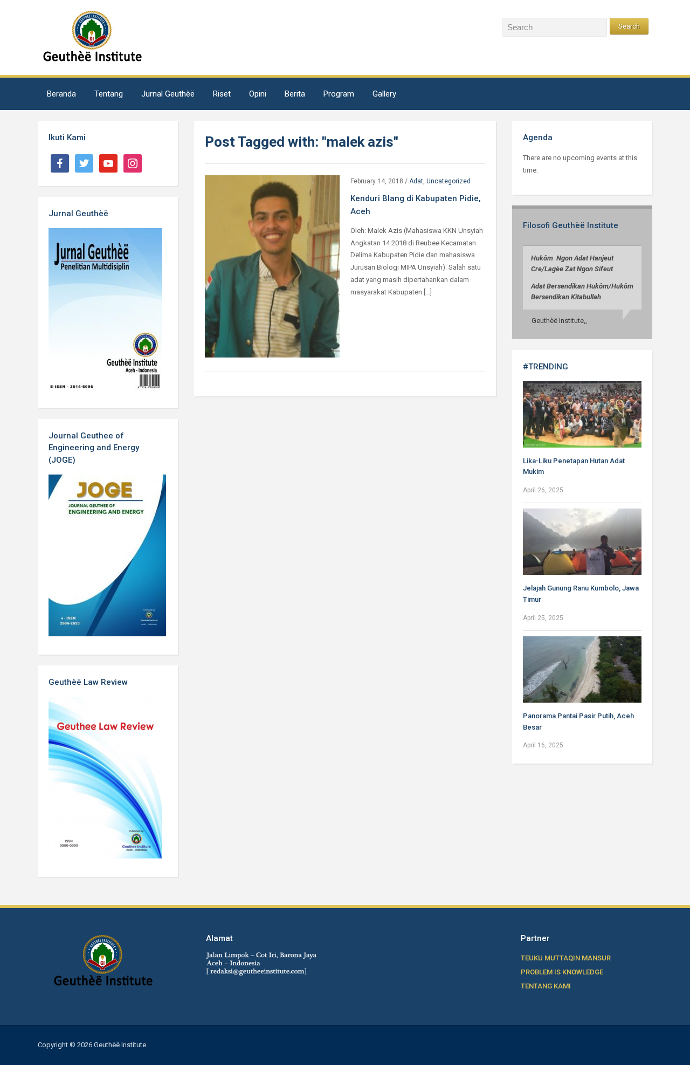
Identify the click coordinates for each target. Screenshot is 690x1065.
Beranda (61, 94)
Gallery (384, 94)
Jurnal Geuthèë (168, 94)
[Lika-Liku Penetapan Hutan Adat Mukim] (582, 414)
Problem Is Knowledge (562, 972)
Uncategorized (448, 181)
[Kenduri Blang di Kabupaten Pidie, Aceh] (272, 266)
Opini (257, 94)
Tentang (108, 94)
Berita (295, 94)
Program (338, 94)
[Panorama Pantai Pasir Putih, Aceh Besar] (582, 669)
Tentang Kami (546, 986)
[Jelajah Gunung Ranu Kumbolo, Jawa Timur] (582, 541)
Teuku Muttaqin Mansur (566, 958)
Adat (416, 181)
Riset (222, 94)
